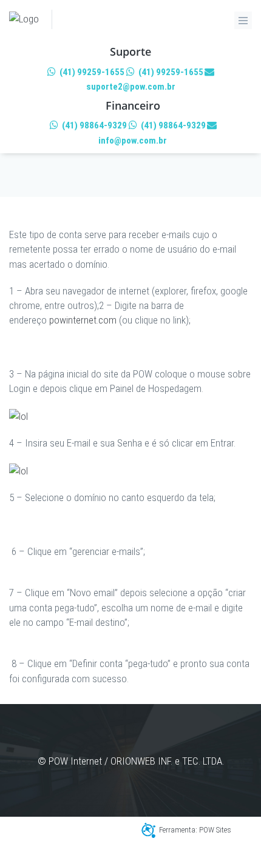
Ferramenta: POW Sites (195, 829)
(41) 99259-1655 (91, 72)
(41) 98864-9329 (93, 125)
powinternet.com (83, 320)
